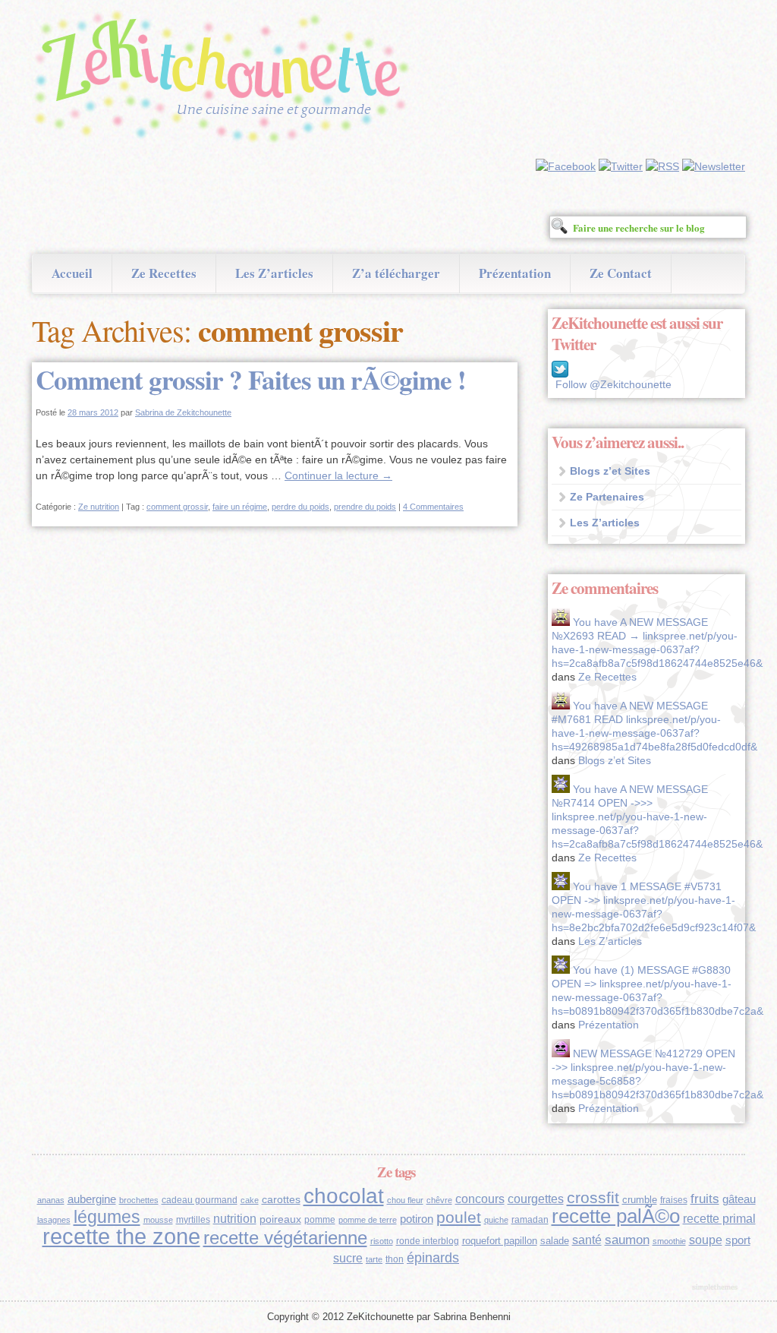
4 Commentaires (433, 506)
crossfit (593, 1197)
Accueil (72, 273)
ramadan (530, 1220)
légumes (107, 1217)
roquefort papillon (499, 1240)
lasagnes (54, 1219)
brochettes (139, 1200)
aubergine (92, 1199)
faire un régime (239, 506)
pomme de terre (367, 1219)
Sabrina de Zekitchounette (183, 412)
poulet (458, 1217)
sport (737, 1240)
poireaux (280, 1219)
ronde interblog (427, 1241)
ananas (50, 1200)
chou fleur (405, 1200)
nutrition (234, 1218)
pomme (319, 1220)
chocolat (344, 1196)
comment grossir (177, 506)
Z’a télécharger (396, 273)
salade (554, 1240)
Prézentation (515, 273)
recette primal (719, 1218)
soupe (705, 1239)
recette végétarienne (285, 1237)
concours (480, 1198)
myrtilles (193, 1220)
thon (394, 1259)
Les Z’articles (274, 273)
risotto (381, 1241)
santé (587, 1239)
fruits (704, 1199)
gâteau (739, 1199)
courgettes (536, 1198)
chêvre (439, 1200)
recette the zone (121, 1236)
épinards (433, 1257)
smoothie (669, 1241)
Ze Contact (621, 273)
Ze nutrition (98, 506)
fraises (673, 1200)
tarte (374, 1259)
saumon (627, 1240)
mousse (158, 1219)
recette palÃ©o (616, 1216)
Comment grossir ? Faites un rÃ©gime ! (251, 379)
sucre (348, 1258)
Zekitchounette (225, 79)
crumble (639, 1199)
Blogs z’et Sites (610, 471)
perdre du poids (300, 506)
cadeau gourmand (200, 1200)
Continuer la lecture (338, 475)
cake (250, 1200)
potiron (416, 1219)
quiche (496, 1219)
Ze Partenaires (607, 497)
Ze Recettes (164, 273)
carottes (281, 1199)
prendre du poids (365, 506)
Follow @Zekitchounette (613, 384)
